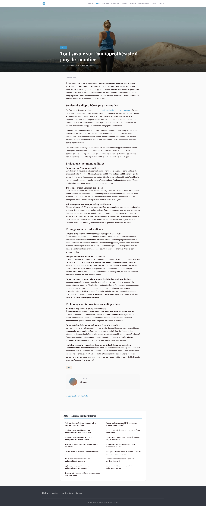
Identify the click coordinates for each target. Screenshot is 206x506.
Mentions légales (67, 493)
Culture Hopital (50, 492)
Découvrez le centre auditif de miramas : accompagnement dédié (121, 424)
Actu (97, 4)
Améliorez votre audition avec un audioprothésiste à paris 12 (77, 460)
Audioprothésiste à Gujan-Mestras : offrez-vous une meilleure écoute (81, 424)
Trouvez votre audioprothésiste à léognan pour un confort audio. (82, 474)
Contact (79, 493)
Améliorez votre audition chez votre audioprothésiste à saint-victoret (78, 438)
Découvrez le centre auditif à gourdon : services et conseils (120, 460)
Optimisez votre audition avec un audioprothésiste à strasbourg (77, 467)
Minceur (133, 4)
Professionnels (143, 4)
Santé (154, 4)
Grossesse (115, 4)
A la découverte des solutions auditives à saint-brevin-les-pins (121, 445)
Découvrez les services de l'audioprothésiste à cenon (82, 452)
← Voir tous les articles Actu (77, 396)
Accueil (91, 4)
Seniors (161, 4)
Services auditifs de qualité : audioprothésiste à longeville (123, 431)
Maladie (124, 4)
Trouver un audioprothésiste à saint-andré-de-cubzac (81, 445)
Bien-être (105, 4)
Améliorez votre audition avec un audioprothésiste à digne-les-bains (78, 431)
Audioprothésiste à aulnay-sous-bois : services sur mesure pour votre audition (123, 452)
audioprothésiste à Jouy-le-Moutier (116, 110)
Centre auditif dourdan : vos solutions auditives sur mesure (120, 467)
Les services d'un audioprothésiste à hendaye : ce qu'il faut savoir (123, 438)
